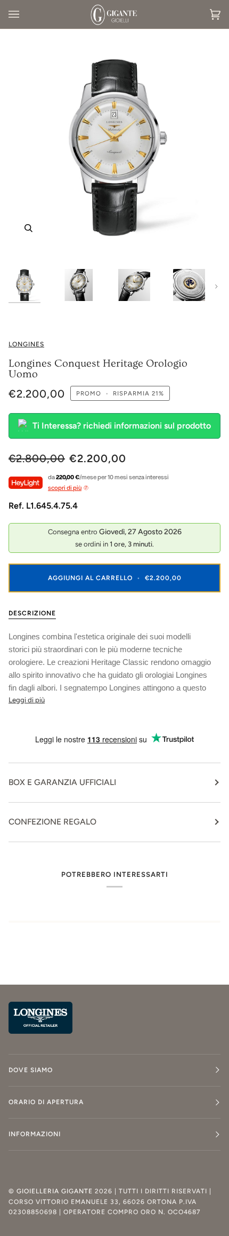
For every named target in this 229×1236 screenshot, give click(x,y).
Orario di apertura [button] (46, 1102)
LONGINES (26, 344)
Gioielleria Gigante (56, 1191)
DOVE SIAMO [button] (31, 1070)
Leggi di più (27, 700)
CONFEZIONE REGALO (52, 822)
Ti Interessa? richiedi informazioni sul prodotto (121, 426)
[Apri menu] (24, 14)
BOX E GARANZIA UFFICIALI (62, 782)
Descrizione (32, 613)
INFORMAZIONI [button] (35, 1134)
